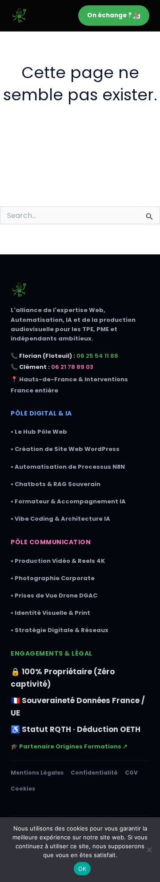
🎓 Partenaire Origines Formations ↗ (69, 746)
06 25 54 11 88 (97, 356)
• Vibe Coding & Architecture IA (60, 518)
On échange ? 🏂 (113, 15)
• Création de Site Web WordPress (65, 449)
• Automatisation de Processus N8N (68, 467)
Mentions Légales (37, 772)
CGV (131, 772)
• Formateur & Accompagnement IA (68, 501)
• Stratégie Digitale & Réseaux (59, 630)
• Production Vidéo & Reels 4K (58, 561)
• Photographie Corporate (53, 578)
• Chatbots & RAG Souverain (55, 484)
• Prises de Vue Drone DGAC (54, 595)
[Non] (148, 849)
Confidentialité (94, 772)
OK (82, 868)
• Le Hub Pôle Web (39, 431)
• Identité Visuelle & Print (50, 613)
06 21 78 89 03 (72, 367)
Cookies (23, 788)
